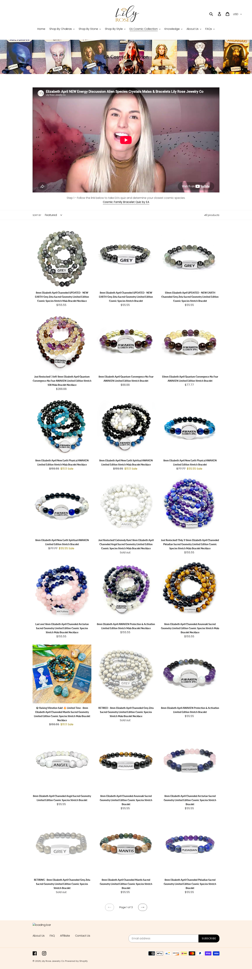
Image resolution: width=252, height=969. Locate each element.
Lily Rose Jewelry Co (53, 961)
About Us (39, 936)
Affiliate (65, 936)
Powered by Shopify (76, 961)
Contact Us (82, 936)
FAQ (52, 936)
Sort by (37, 215)
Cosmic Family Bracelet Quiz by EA (126, 202)
